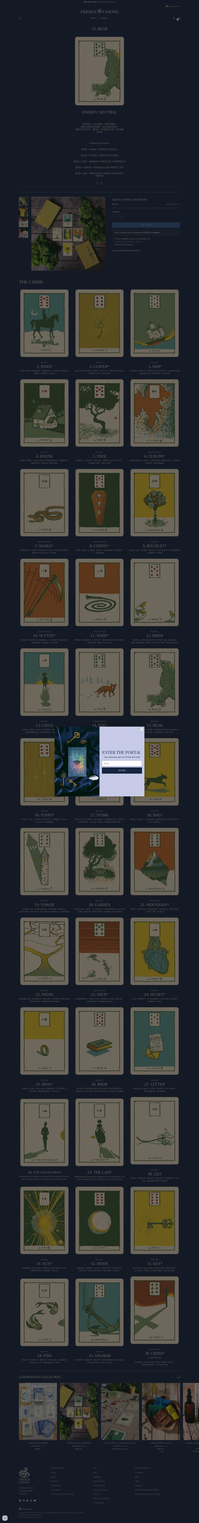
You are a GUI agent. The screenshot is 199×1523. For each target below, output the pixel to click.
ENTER (122, 770)
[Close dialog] (141, 730)
